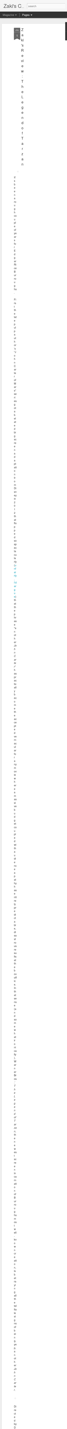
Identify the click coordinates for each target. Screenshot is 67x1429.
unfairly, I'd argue (15, 580)
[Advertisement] (36, 83)
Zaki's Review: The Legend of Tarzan (22, 97)
